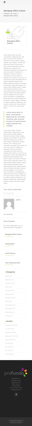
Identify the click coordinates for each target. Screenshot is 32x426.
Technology (8, 312)
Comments (12, 38)
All (11, 13)
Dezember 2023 (10, 325)
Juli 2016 (8, 328)
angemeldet (13, 225)
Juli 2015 (8, 343)
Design (15, 189)
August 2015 (9, 339)
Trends (16, 36)
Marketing (8, 294)
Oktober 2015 (9, 332)
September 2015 (10, 336)
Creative (9, 189)
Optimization (9, 305)
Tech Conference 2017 (12, 262)
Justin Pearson (10, 253)
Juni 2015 (8, 347)
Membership (9, 297)
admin (12, 34)
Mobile (7, 301)
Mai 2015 (8, 350)
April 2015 (8, 354)
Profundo (6, 13)
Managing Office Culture (13, 234)
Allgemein (8, 279)
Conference (8, 283)
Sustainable (9, 308)
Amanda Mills (9, 244)
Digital (19, 189)
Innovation (8, 290)
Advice (7, 276)
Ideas (15, 13)
